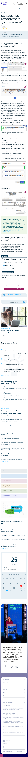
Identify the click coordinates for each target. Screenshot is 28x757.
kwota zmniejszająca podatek (18, 722)
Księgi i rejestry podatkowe (8, 379)
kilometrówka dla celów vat (7, 718)
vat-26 (16, 717)
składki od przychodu (12, 729)
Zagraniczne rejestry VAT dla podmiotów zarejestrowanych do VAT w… (11, 396)
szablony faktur (5, 709)
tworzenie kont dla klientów (8, 716)
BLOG (2, 518)
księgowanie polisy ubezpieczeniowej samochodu (11, 727)
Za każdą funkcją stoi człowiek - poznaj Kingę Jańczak (13, 535)
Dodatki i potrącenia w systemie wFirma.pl (10, 438)
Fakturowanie (11, 8)
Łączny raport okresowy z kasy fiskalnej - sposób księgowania (15, 354)
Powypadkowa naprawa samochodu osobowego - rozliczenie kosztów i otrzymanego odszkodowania (15, 371)
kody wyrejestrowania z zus (15, 721)
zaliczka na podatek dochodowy (8, 725)
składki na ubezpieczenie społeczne (9, 723)
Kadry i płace (7, 491)
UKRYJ (22, 146)
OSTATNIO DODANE (5, 408)
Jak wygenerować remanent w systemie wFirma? (12, 34)
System (4, 8)
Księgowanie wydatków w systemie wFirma (12, 386)
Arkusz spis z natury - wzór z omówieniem (12, 231)
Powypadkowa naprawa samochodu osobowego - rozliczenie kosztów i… (13, 392)
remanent (4, 26)
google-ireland (5, 729)
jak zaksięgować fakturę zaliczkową (9, 713)
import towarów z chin (19, 729)
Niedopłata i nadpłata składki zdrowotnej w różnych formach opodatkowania (14, 365)
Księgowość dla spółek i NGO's (18, 732)
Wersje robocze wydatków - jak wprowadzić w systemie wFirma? (14, 400)
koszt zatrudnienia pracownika (8, 710)
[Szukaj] (14, 3)
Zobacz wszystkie (5, 375)
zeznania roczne (11, 709)
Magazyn (6, 486)
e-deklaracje (16, 709)
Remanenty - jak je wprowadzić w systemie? (16, 253)
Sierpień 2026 (14, 574)
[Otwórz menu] (26, 3)
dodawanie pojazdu (20, 717)
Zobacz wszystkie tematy (7, 730)
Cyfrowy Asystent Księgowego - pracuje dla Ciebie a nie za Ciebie (14, 389)
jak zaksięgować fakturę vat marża (9, 717)
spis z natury (22, 727)
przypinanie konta (16, 716)
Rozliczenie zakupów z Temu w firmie (9, 429)
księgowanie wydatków (7, 708)
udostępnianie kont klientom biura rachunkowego (11, 714)
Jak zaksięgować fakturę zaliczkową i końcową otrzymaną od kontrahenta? (14, 360)
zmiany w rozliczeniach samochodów (9, 712)
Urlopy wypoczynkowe (7, 721)
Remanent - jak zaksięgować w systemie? (10, 36)
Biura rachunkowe (10, 496)
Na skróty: (3, 32)
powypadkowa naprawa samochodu (17, 708)
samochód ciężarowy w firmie (18, 718)
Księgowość (20, 8)
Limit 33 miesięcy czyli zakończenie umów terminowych (13, 425)
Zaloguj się (21, 3)
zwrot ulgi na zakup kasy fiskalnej (8, 726)
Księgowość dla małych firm (8, 732)
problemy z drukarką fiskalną (8, 722)
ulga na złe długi (19, 712)
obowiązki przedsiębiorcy (19, 726)
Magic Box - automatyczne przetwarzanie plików (15, 350)
